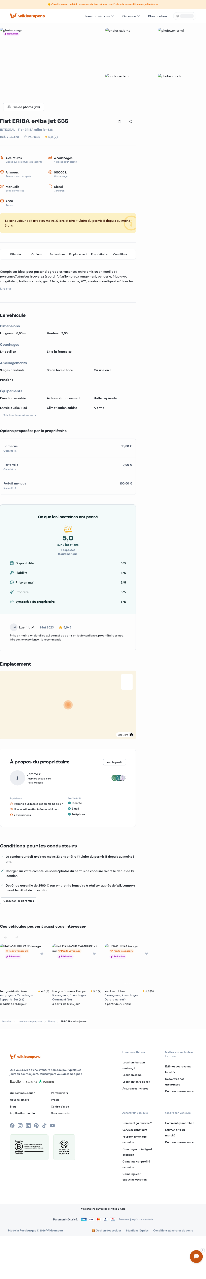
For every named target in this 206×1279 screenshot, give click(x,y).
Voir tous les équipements (19, 415)
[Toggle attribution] (131, 734)
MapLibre (123, 734)
